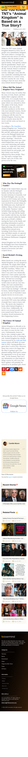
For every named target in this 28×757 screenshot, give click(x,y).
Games (3, 712)
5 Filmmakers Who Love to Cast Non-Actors (14, 548)
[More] (4, 418)
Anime (3, 707)
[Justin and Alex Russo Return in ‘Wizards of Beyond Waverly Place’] (14, 654)
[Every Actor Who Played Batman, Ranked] (14, 593)
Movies (3, 702)
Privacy (4, 724)
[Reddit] (20, 413)
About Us (4, 731)
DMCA (3, 726)
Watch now (23, 6)
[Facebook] (12, 413)
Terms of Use (5, 729)
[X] (16, 413)
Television (4, 699)
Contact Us (5, 734)
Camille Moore (6, 29)
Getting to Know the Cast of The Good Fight (14, 562)
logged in (10, 521)
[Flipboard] (8, 413)
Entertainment (5, 704)
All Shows (4, 714)
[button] (24, 3)
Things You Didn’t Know (8, 709)
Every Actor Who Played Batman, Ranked (13, 603)
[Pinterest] (4, 413)
